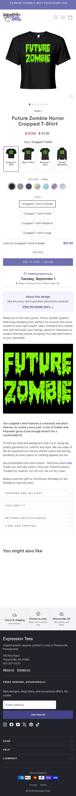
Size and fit (15, 505)
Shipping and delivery (24, 493)
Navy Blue (28, 186)
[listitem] (28, 159)
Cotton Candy (54, 186)
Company (10, 758)
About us (8, 669)
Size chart (38, 252)
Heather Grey (20, 186)
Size (38, 197)
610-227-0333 (11, 663)
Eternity (37, 186)
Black (11, 186)
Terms (43, 784)
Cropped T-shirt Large (37, 233)
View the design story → (38, 306)
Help (6, 749)
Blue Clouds (62, 186)
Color (38, 179)
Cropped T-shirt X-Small (37, 203)
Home (37, 110)
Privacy (33, 784)
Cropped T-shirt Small (37, 213)
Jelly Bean (45, 186)
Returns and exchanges (25, 518)
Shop (7, 741)
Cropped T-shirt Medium (37, 223)
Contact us (23, 669)
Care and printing (20, 525)
